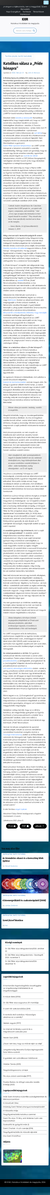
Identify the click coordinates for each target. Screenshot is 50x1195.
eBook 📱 (39, 826)
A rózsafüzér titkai (10, 1103)
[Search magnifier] (33, 30)
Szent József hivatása (13, 920)
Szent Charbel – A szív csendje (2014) (18, 1128)
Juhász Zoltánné (11, 905)
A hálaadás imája (10, 1111)
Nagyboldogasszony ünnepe (15, 1070)
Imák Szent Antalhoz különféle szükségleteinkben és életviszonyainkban (25, 1098)
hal (6, 925)
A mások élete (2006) (11, 997)
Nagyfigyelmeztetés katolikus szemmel (19, 1114)
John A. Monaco (34, 73)
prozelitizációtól (10, 661)
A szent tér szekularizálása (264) (16, 1009)
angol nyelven (21, 809)
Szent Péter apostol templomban (17, 146)
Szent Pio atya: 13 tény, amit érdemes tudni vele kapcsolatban (22, 1119)
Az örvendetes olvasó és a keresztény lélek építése (23, 859)
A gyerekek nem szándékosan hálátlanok (20, 1058)
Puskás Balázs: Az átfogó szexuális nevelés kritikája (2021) (21, 1083)
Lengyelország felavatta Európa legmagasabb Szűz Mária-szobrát (23, 1051)
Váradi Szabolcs (11, 866)
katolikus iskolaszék (24, 118)
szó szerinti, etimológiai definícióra (17, 668)
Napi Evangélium (13, 12)
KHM (25, 19)
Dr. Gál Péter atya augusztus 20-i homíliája (21, 1003)
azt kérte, (38, 133)
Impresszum (25, 14)
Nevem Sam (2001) (10, 1038)
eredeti (20, 280)
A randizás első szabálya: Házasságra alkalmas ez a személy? (19, 1016)
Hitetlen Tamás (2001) (12, 1064)
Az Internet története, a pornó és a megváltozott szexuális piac (17, 1030)
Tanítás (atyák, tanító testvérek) (18, 56)
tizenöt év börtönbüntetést (14, 382)
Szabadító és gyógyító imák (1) (16, 1124)
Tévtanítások (38, 12)
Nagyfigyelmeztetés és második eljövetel (20, 1132)
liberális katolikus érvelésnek (15, 248)
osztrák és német (30, 156)
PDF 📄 (25, 826)
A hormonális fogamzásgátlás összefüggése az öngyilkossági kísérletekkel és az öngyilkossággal (22, 988)
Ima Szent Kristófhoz (12, 1136)
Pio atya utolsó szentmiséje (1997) (17, 1076)
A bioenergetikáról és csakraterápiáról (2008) (24, 900)
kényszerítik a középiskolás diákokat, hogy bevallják (25, 313)
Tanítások (27, 12)
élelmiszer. (12, 300)
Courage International (12, 735)
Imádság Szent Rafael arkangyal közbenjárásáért (24, 1107)
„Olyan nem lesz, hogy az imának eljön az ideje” (22, 1044)
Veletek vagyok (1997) (12, 1023)
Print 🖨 (11, 826)
